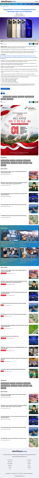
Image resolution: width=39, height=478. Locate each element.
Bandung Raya (15, 4)
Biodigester (25, 162)
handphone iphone (7, 96)
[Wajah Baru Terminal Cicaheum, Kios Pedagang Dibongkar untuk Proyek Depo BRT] (33, 351)
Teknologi (7, 6)
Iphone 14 (3, 99)
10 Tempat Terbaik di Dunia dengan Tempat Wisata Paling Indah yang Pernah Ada (18, 55)
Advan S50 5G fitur (5, 160)
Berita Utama (3, 284)
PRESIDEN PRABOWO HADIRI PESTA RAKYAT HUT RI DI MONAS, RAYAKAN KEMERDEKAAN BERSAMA (29, 242)
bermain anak (14, 162)
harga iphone (21, 96)
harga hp (14, 96)
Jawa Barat (21, 4)
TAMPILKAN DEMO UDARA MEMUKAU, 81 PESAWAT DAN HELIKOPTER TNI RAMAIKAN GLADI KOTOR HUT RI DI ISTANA (28, 260)
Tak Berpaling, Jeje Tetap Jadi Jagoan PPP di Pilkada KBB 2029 (13, 369)
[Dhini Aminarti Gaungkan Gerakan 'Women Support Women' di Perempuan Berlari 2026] (33, 175)
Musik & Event (3, 273)
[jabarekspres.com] (8, 1)
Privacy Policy (20, 473)
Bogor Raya (9, 4)
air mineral (13, 160)
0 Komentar (4, 43)
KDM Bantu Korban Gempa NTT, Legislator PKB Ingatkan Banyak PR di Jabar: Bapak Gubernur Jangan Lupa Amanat (14, 183)
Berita (2, 305)
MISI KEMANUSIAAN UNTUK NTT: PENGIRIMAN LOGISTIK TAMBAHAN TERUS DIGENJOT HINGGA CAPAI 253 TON (9, 242)
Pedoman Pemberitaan (28, 473)
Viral (29, 468)
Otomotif (29, 463)
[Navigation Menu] (37, 1)
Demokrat (3, 165)
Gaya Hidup (34, 4)
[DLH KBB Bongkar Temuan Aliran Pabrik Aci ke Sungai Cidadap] (33, 219)
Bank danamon (27, 160)
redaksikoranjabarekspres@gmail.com (19, 456)
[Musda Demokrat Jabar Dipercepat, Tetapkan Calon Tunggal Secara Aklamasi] (33, 362)
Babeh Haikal (19, 160)
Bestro (20, 162)
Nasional (25, 4)
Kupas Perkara (3, 4)
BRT (30, 162)
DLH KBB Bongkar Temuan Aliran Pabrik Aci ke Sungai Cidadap (13, 215)
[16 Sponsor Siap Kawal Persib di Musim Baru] (33, 340)
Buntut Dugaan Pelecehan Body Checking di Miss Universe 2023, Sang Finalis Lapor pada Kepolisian (20, 58)
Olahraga (29, 467)
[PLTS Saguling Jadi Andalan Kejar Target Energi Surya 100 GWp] (33, 208)
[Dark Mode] (36, 1)
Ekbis (30, 4)
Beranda (2, 6)
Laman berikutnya (4, 88)
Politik (2, 361)
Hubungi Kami (14, 473)
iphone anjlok (10, 99)
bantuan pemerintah (5, 162)
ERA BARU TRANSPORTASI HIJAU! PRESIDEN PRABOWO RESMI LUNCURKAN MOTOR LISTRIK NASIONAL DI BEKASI (9, 260)
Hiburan (29, 465)
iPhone (32, 46)
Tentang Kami (8, 473)
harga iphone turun (29, 96)
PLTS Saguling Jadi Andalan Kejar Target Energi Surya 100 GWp (13, 204)
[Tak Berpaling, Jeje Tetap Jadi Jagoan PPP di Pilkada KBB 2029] (33, 373)
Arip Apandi (21, 13)
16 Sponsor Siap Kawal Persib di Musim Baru (10, 336)
